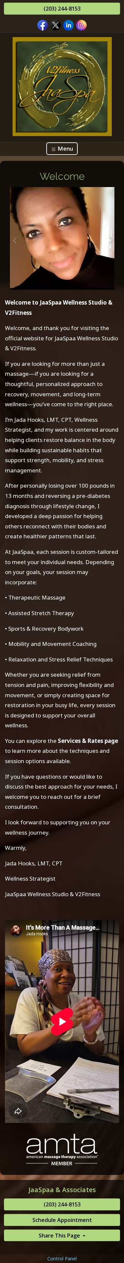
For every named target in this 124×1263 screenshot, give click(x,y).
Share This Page (60, 1235)
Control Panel (62, 1258)
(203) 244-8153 (62, 8)
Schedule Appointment (62, 1220)
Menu (64, 148)
